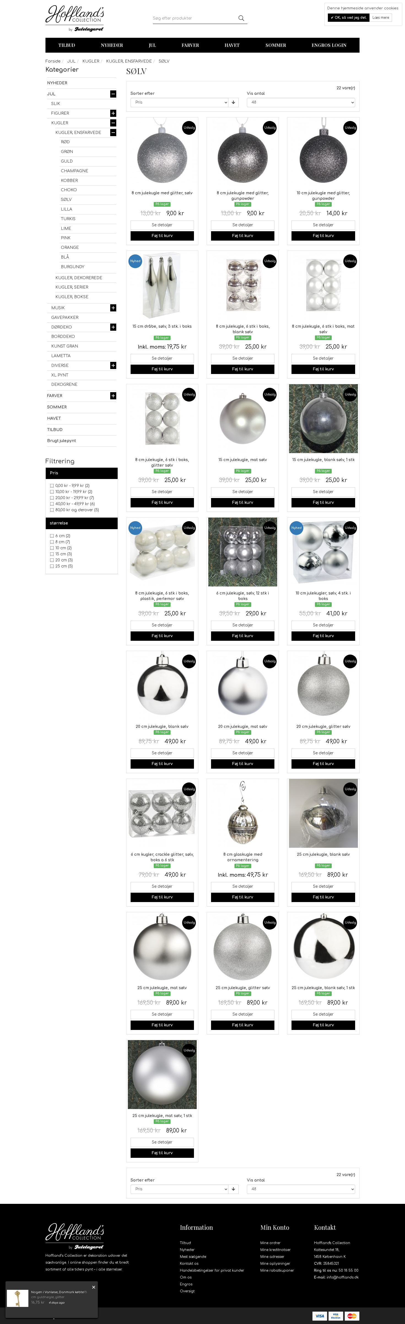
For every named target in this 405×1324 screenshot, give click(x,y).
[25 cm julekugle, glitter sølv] (243, 946)
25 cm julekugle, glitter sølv (243, 988)
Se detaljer (162, 225)
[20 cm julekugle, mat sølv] (243, 685)
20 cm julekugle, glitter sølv (323, 727)
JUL (71, 61)
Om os (185, 1277)
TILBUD (66, 45)
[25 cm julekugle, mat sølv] (162, 946)
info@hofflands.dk (343, 1277)
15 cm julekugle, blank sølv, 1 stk (323, 460)
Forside (52, 61)
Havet (232, 45)
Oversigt (187, 1291)
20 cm (64, 560)
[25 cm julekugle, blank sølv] (323, 813)
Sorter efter (143, 94)
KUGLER (90, 61)
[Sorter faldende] (233, 102)
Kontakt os (189, 1264)
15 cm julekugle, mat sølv (242, 460)
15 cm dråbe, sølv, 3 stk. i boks (162, 326)
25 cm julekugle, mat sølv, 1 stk (162, 1116)
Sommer (276, 45)
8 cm (62, 542)
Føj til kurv (162, 236)
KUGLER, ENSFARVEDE (129, 61)
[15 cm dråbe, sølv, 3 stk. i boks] (162, 285)
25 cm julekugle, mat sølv (162, 988)
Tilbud (185, 1243)
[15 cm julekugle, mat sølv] (243, 418)
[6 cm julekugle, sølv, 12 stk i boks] (243, 552)
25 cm (64, 566)
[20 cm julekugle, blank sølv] (162, 685)
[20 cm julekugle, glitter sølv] (323, 685)
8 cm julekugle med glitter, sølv (162, 193)
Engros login (329, 45)
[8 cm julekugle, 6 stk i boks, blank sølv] (243, 285)
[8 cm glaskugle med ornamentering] (243, 813)
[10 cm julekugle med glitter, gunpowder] (323, 151)
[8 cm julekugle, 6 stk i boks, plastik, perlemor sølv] (162, 552)
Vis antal (256, 94)
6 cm (62, 536)
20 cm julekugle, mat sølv (242, 727)
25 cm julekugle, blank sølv (323, 854)
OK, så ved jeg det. (350, 18)
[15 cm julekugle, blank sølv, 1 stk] (323, 418)
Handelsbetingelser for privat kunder (212, 1270)
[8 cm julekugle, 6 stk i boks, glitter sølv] (162, 418)
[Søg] (241, 18)
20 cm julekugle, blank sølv (162, 727)
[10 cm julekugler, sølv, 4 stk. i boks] (323, 552)
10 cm (63, 548)
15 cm (63, 554)
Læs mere (380, 18)
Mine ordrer (270, 1243)
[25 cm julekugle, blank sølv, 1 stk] (323, 946)
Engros (186, 1284)
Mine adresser (272, 1257)
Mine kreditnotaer (275, 1250)
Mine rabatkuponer (277, 1270)
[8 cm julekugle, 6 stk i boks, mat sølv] (323, 285)
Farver (190, 45)
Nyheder (112, 45)
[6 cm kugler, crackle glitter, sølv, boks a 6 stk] (162, 813)
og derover (77, 510)
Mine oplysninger (275, 1264)
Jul (152, 45)
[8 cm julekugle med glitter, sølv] (162, 151)
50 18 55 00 (348, 1270)
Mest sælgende (193, 1257)
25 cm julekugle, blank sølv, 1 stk (323, 988)
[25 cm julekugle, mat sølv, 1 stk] (162, 1074)
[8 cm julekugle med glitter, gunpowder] (243, 151)
